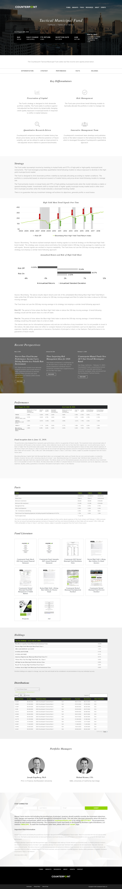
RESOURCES (89, 7)
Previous (100, 731)
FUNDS (68, 7)
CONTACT (80, 869)
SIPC (27, 824)
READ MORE (19, 381)
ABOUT (97, 7)
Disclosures (29, 886)
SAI (49, 619)
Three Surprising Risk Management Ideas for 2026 (58, 357)
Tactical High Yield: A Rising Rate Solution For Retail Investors (96, 561)
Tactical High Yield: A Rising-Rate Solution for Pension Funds (49, 590)
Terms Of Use (45, 886)
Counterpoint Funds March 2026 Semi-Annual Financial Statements (26, 561)
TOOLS (82, 7)
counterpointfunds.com (63, 820)
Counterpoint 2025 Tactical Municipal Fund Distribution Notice (73, 561)
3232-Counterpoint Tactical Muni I (25, 692)
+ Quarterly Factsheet (93, 37)
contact (72, 824)
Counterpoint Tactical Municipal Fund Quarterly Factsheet (73, 590)
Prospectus (25, 619)
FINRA (23, 824)
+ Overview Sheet (92, 38)
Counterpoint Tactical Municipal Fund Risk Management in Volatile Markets (25, 591)
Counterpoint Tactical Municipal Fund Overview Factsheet (96, 590)
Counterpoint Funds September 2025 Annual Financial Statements (49, 561)
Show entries (22, 695)
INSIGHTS (75, 7)
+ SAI (88, 41)
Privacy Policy (37, 886)
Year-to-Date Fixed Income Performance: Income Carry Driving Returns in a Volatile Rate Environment (29, 360)
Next (104, 731)
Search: (86, 695)
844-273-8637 (86, 820)
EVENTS (103, 7)
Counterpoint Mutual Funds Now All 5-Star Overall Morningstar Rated (92, 359)
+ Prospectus (91, 40)
